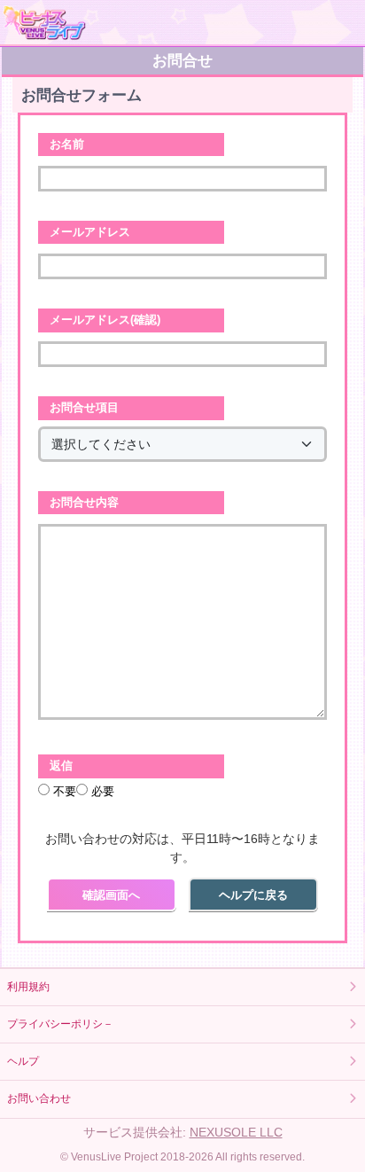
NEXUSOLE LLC (236, 1132)
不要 (63, 791)
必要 (101, 791)
